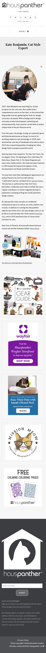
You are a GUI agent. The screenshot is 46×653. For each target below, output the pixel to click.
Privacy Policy (23, 640)
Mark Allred (34, 228)
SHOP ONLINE (23, 21)
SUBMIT (22, 593)
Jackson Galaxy (37, 181)
